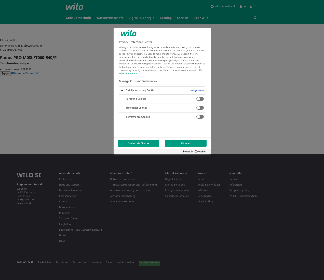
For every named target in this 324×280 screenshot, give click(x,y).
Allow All (185, 143)
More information (128, 73)
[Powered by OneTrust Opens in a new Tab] (196, 152)
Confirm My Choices (138, 143)
